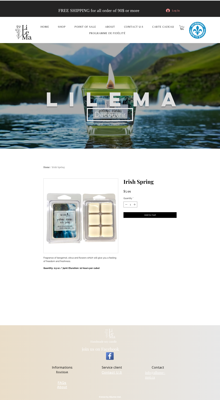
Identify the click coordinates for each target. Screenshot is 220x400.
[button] (61, 27)
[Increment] (135, 204)
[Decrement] (126, 204)
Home (46, 167)
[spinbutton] (130, 204)
